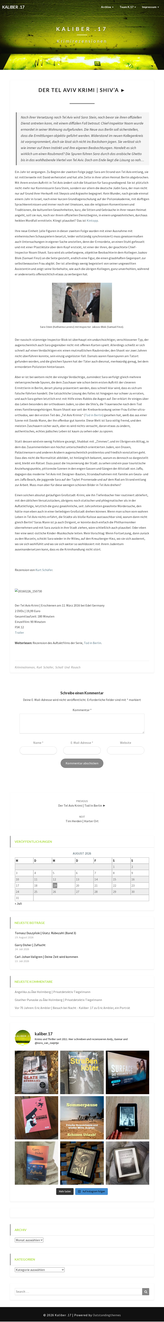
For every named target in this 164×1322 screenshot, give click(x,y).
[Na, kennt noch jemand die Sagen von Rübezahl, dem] (36, 1072)
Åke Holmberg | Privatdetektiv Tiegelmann (60, 992)
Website (125, 743)
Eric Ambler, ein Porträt (114, 1008)
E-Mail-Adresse (82, 743)
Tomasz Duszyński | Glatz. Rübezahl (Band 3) (45, 933)
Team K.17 (127, 7)
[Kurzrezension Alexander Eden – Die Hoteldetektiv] (127, 1117)
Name (38, 743)
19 (55, 885)
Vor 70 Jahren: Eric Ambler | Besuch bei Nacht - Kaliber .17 (54, 1008)
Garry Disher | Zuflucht (30, 945)
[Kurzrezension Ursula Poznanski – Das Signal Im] (82, 1163)
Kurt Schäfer (43, 570)
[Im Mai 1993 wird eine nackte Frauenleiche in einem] (127, 1163)
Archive (106, 7)
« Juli (18, 903)
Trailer (19, 632)
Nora (60, 98)
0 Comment (103, 98)
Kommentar (82, 710)
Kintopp (92, 220)
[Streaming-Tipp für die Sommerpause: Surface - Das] (127, 1072)
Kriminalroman (25, 667)
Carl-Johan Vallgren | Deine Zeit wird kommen (46, 957)
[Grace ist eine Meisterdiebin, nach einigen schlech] (36, 1163)
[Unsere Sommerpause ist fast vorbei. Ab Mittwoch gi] (82, 1072)
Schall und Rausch (67, 667)
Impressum (149, 7)
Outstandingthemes (107, 1315)
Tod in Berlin (93, 415)
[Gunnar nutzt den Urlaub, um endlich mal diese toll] (36, 1117)
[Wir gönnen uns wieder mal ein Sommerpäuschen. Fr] (82, 1117)
